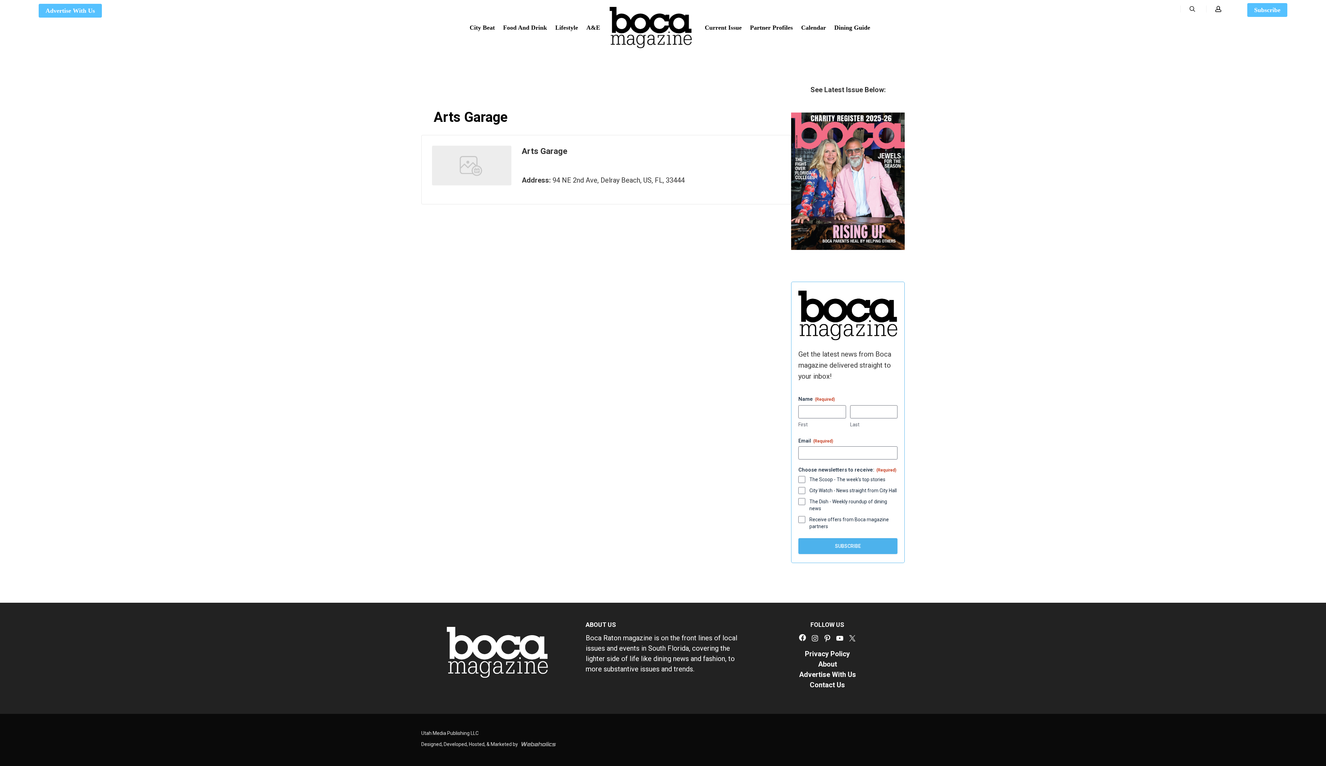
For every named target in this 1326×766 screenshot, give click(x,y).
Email (815, 441)
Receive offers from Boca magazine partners (849, 523)
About (827, 664)
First (803, 424)
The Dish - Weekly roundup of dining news (848, 505)
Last (854, 424)
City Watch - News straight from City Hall (853, 490)
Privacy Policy (827, 654)
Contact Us (827, 685)
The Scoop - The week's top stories (847, 479)
